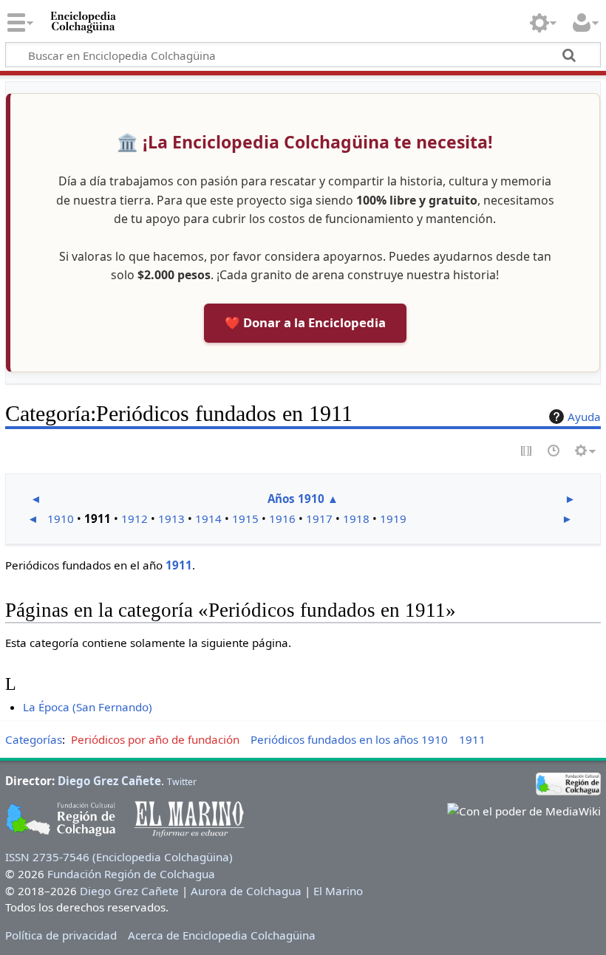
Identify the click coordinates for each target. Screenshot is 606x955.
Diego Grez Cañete (109, 780)
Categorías (33, 739)
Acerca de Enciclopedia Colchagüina (222, 935)
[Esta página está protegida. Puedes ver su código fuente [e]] (527, 451)
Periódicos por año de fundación (155, 739)
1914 (208, 518)
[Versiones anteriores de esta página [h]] (554, 451)
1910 (60, 518)
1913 (171, 518)
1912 (134, 518)
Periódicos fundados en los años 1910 (349, 739)
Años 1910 (296, 498)
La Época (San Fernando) (87, 706)
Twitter (182, 782)
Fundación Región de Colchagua (131, 873)
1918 (356, 518)
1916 (282, 518)
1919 (393, 518)
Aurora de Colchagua (246, 890)
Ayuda (584, 416)
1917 (319, 518)
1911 (179, 565)
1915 (245, 518)
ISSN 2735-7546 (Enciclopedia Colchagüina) (119, 856)
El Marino (338, 890)
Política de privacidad (61, 935)
